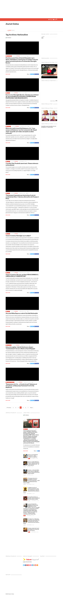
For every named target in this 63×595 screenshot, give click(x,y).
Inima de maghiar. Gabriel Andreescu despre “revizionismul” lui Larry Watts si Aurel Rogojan (20, 347)
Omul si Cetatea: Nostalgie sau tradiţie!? (18, 235)
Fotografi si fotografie (10, 382)
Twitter (32, 74)
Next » (31, 407)
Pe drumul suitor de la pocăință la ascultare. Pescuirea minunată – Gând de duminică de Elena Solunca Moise (31, 480)
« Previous (8, 407)
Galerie (8, 92)
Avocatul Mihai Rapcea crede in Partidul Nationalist (22, 313)
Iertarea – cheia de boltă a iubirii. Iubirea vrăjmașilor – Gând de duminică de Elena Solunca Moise (33, 471)
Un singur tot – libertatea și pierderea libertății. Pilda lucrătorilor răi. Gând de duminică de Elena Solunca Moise (31, 521)
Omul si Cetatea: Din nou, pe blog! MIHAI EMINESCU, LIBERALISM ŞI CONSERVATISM (22, 275)
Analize (8, 161)
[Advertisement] (31, 8)
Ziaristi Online (12, 24)
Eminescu (8, 126)
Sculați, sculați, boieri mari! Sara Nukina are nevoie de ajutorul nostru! (33, 529)
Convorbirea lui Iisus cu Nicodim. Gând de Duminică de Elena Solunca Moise (34, 498)
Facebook (37, 74)
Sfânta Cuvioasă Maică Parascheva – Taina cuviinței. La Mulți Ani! (33, 455)
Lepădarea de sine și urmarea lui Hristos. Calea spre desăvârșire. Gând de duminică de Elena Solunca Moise (31, 490)
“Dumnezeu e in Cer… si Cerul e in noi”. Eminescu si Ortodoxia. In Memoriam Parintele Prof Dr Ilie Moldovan (21, 385)
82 (27, 193)
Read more (8, 74)
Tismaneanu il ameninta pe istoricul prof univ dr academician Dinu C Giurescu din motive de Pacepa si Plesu (22, 196)
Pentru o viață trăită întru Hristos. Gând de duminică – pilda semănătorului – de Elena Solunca (33, 463)
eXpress (16, 92)
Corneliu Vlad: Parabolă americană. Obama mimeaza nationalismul (22, 164)
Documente (9, 345)
